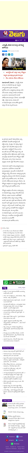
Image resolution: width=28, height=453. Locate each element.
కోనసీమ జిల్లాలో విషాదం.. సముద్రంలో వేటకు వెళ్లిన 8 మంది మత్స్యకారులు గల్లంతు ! (16, 418)
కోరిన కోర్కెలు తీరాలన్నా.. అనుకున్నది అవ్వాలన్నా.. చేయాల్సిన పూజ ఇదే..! (13, 365)
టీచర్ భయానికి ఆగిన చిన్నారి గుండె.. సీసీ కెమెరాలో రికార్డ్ (14, 382)
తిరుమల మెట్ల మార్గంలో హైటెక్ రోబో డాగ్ (14, 351)
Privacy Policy (21, 447)
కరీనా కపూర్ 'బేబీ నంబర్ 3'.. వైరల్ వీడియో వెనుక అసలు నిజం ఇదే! (14, 318)
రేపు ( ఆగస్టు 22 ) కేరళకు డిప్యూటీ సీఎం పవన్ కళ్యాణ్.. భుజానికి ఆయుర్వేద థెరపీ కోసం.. (13, 329)
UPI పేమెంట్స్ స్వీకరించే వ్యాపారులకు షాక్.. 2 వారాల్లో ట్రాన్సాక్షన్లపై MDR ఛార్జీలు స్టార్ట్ (14, 374)
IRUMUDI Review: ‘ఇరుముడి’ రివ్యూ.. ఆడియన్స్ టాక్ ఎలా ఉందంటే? (12, 355)
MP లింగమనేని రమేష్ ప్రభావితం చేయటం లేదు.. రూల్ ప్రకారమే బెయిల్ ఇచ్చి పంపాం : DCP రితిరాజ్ (17, 406)
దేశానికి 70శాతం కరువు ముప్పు (16, 412)
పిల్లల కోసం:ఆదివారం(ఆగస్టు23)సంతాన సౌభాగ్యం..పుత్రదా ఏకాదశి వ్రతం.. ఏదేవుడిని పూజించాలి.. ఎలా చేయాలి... (14, 360)
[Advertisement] (14, 15)
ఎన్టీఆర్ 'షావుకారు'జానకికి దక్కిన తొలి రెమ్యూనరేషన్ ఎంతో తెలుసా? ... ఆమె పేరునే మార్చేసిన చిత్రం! (14, 323)
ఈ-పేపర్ (19, 40)
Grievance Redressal (11, 449)
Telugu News (21, 449)
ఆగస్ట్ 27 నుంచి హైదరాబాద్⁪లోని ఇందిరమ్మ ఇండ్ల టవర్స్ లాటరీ (14, 292)
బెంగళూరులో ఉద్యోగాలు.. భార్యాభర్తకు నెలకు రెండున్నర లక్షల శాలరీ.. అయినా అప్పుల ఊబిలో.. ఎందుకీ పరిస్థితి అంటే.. (14, 306)
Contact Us (13, 447)
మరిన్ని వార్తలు (21, 288)
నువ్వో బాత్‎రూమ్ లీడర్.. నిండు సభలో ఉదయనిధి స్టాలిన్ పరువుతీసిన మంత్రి (13, 378)
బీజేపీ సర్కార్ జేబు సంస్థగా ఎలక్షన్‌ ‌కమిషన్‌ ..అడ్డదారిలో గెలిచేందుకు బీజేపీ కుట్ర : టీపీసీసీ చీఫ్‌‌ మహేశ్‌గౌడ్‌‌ (14, 242)
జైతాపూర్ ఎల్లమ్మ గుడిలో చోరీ (10, 246)
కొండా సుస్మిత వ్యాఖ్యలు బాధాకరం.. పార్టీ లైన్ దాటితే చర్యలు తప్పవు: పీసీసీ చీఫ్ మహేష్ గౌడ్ (14, 236)
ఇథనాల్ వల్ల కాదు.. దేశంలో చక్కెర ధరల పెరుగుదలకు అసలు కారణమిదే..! (13, 340)
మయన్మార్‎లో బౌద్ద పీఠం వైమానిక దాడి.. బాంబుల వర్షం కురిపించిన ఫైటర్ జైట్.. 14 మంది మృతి (14, 312)
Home (7, 447)
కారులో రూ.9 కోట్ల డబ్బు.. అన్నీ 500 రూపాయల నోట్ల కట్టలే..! (12, 369)
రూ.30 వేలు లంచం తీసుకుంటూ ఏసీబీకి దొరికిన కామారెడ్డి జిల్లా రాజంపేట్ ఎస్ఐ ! (13, 232)
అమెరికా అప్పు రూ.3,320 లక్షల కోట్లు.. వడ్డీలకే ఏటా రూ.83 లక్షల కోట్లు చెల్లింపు (13, 387)
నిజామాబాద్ (4, 51)
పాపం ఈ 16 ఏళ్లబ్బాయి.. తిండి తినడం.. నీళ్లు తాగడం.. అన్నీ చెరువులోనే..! (14, 297)
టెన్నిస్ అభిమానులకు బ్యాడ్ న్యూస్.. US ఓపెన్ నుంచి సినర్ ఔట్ (14, 301)
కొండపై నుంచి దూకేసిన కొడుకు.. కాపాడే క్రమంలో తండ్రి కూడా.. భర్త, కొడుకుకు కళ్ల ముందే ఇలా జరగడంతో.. (14, 335)
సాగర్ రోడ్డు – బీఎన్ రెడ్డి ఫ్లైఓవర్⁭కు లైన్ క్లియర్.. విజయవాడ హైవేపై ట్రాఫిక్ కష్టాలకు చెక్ (14, 392)
